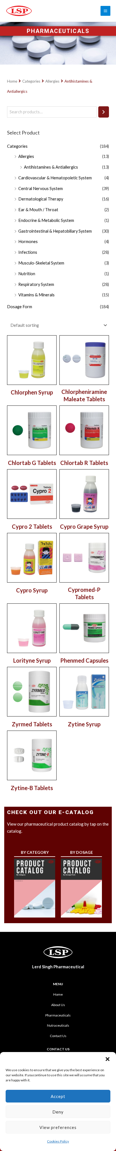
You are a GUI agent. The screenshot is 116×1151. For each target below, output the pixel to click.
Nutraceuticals (58, 1025)
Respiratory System (36, 284)
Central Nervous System (40, 188)
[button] (107, 1059)
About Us (58, 1005)
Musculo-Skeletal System (41, 263)
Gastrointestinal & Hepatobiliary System (55, 231)
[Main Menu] (105, 11)
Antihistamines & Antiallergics (51, 167)
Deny (58, 1111)
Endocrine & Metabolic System (46, 220)
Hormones (28, 241)
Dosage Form (19, 306)
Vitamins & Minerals (36, 294)
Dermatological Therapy (40, 199)
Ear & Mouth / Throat (38, 209)
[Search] (103, 112)
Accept (58, 1096)
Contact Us (58, 1036)
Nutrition (26, 273)
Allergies (52, 81)
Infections (27, 252)
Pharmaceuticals (58, 1015)
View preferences (58, 1127)
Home (12, 81)
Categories (31, 81)
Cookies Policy (58, 1141)
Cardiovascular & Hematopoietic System (55, 177)
